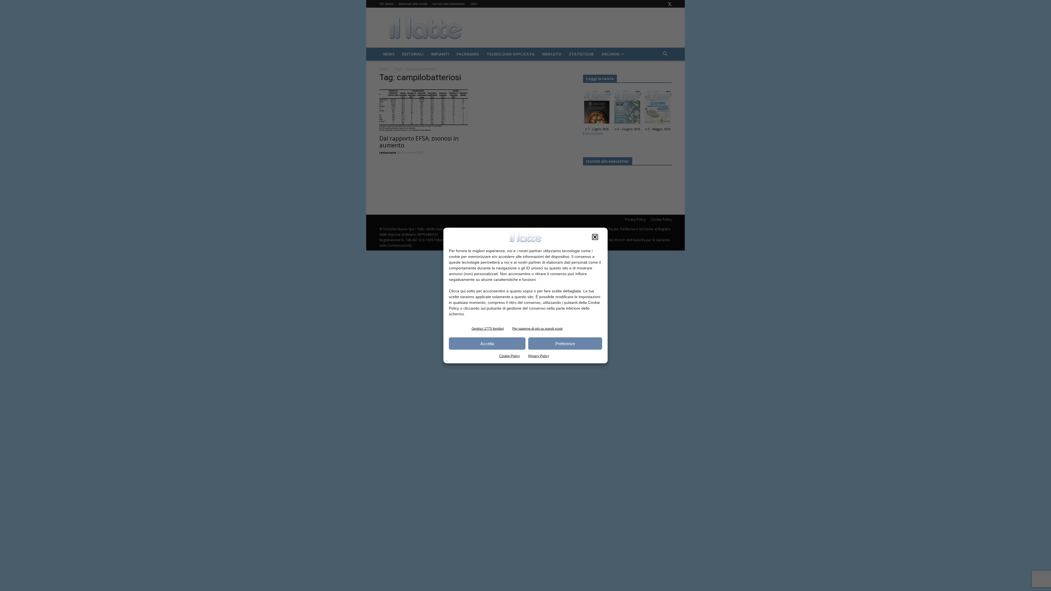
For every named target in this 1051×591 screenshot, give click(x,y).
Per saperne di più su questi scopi (537, 329)
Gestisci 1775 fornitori (488, 329)
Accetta (487, 343)
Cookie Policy (509, 356)
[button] (595, 237)
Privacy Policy (538, 356)
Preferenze (565, 343)
